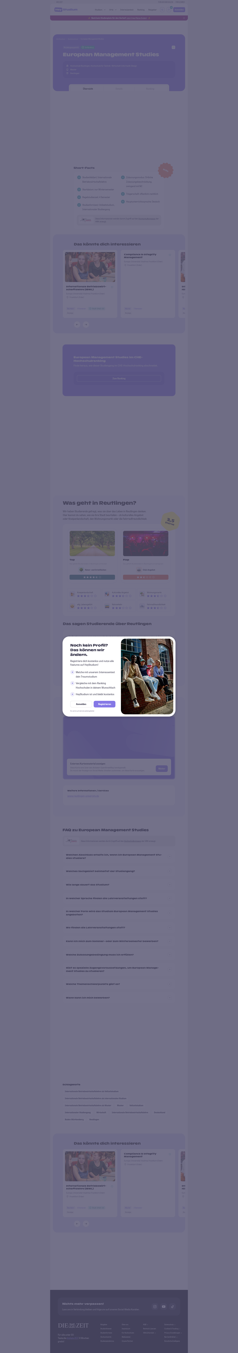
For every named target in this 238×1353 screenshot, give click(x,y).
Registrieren (104, 704)
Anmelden (81, 704)
